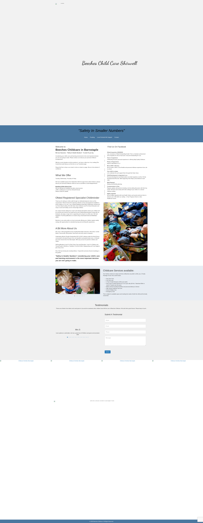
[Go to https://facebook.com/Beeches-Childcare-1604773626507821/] (125, 146)
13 (86, 336)
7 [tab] (84, 296)
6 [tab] (82, 296)
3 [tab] (78, 296)
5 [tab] (81, 296)
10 (81, 336)
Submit (107, 351)
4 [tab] (79, 296)
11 (83, 336)
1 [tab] (74, 296)
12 (84, 336)
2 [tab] (76, 296)
